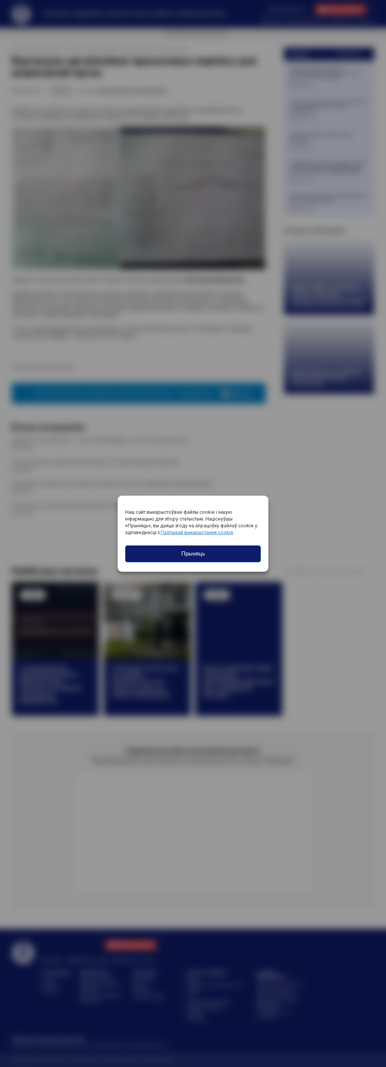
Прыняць (193, 553)
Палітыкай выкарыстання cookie (197, 532)
